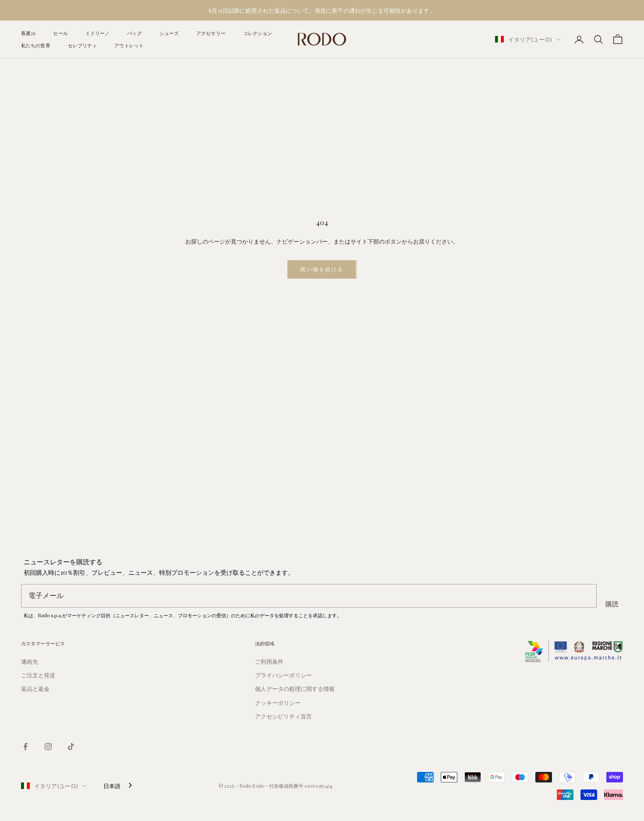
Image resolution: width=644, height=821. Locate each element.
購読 (612, 603)
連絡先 (29, 661)
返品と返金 (35, 688)
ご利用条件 (269, 661)
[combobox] (118, 786)
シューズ (169, 33)
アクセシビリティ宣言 (283, 716)
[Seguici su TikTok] (71, 746)
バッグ (134, 33)
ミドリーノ (97, 33)
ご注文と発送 (38, 675)
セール (60, 33)
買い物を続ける (321, 268)
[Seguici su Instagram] (48, 746)
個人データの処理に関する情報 (295, 688)
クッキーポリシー (278, 702)
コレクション (257, 33)
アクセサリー (211, 33)
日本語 (111, 785)
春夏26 (28, 33)
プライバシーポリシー (283, 675)
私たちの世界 (35, 45)
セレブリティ (82, 45)
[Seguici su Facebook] (25, 746)
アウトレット (129, 45)
